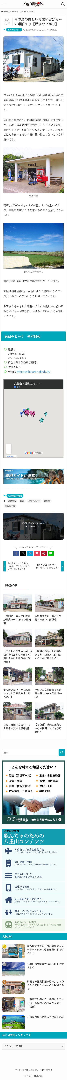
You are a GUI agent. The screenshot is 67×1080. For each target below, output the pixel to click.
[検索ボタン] (63, 4)
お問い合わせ (46, 1069)
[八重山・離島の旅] (33, 4)
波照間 (47, 500)
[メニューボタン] (4, 4)
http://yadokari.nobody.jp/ (33, 372)
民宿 (22, 500)
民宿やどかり (34, 500)
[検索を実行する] (62, 752)
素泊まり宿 (10, 505)
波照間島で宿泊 (14, 29)
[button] (16, 553)
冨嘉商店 (12, 500)
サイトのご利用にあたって (26, 1069)
